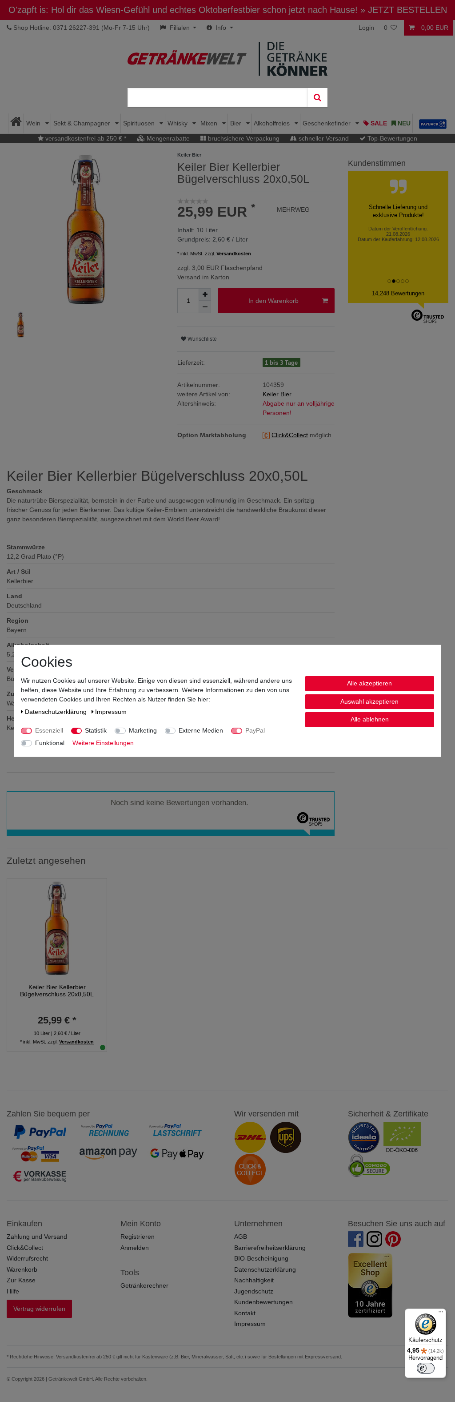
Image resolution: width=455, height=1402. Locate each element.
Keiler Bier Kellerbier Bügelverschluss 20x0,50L (57, 990)
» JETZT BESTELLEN (403, 10)
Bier (236, 123)
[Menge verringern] (205, 307)
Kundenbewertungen (263, 1301)
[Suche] (317, 97)
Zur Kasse (21, 1280)
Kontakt (244, 1313)
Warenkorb (22, 1269)
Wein (34, 123)
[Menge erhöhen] (205, 294)
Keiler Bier (277, 394)
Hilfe (13, 1291)
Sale (378, 123)
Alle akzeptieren (369, 683)
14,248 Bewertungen (398, 293)
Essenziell (49, 730)
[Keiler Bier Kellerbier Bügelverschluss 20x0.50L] (57, 927)
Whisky (178, 123)
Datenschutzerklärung (265, 1269)
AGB (240, 1236)
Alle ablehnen (370, 719)
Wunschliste (201, 339)
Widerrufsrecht (27, 1258)
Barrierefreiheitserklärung (270, 1247)
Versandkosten (233, 253)
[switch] (426, 1368)
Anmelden (134, 1247)
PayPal (255, 730)
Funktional (49, 742)
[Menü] (440, 1314)
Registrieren (137, 1236)
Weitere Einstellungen (103, 742)
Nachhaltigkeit (254, 1280)
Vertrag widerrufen (39, 1308)
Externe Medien (201, 730)
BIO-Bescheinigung (261, 1258)
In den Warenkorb (273, 300)
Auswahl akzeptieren (369, 701)
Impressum (250, 1323)
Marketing (143, 730)
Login (366, 27)
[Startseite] (16, 123)
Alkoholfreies (272, 123)
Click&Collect (25, 1247)
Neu (403, 123)
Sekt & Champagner (82, 123)
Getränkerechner (144, 1285)
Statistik (96, 730)
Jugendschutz (253, 1291)
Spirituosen (139, 123)
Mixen (209, 123)
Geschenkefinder (327, 123)
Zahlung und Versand (37, 1236)
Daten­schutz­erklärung (56, 711)
